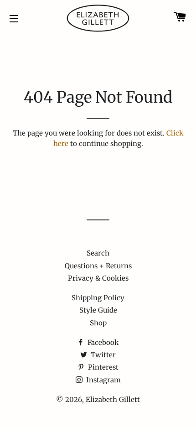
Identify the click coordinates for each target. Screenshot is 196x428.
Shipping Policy (98, 297)
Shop (98, 322)
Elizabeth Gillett (113, 399)
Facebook (102, 342)
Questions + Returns (98, 265)
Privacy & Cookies (98, 278)
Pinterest (102, 367)
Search (98, 253)
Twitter (102, 354)
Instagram (102, 380)
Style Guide (98, 310)
